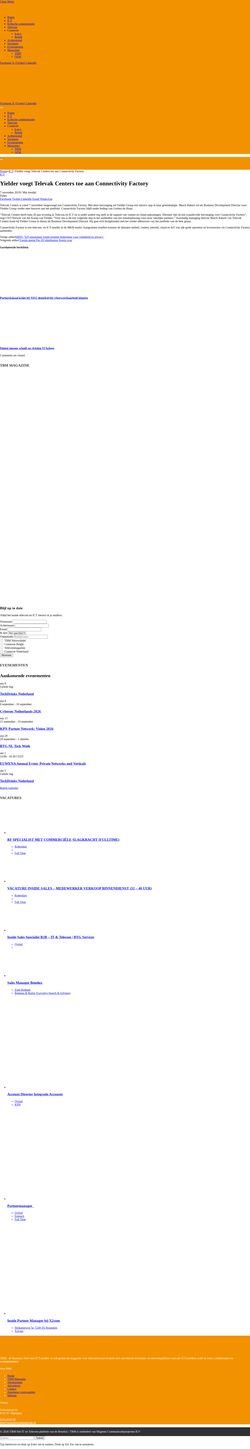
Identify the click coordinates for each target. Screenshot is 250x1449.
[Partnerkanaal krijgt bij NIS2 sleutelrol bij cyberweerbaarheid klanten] (34, 290)
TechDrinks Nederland (17, 694)
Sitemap (12, 1395)
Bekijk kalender (9, 788)
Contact (11, 1388)
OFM (18, 56)
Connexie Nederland (16, 651)
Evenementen (15, 46)
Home (10, 17)
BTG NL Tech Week (15, 746)
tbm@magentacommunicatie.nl (18, 1422)
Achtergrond (14, 40)
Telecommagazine (14, 647)
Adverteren (13, 1385)
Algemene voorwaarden (21, 1392)
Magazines (13, 50)
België (18, 37)
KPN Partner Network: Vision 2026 (26, 729)
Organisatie (6, 636)
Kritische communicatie (21, 23)
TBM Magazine (16, 1379)
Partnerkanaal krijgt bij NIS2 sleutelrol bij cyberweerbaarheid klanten (44, 297)
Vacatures (12, 43)
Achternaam (7, 625)
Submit (40, 1438)
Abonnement (14, 1382)
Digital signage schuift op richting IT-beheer (27, 348)
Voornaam (6, 621)
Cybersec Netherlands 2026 (21, 711)
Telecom (12, 27)
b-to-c (18, 33)
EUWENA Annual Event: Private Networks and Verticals (43, 763)
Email (3, 629)
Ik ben (3, 632)
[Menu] (1, 107)
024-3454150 (8, 1419)
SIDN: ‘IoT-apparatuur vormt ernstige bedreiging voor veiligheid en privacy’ (60, 236)
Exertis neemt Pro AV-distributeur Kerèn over (46, 240)
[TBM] (46, 100)
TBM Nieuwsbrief (15, 640)
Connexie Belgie (14, 644)
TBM (18, 53)
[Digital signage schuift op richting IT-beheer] (34, 341)
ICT (9, 20)
